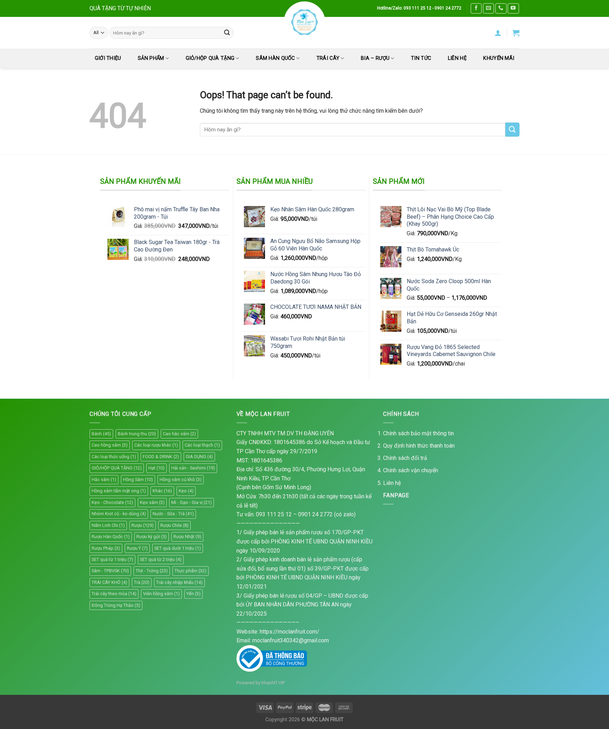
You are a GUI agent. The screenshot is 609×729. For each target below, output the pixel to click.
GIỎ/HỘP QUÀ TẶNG (210, 58)
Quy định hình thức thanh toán (419, 445)
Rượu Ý (137, 548)
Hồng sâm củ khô (181, 479)
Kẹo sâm (152, 502)
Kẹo (186, 490)
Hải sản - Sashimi (193, 468)
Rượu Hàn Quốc (111, 536)
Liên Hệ (457, 58)
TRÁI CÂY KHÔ (109, 582)
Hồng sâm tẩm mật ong (119, 490)
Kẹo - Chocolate (112, 502)
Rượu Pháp (106, 548)
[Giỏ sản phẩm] (515, 32)
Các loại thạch (202, 445)
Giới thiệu (108, 58)
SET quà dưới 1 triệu (177, 548)
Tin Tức (421, 58)
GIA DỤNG (199, 456)
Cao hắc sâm (179, 433)
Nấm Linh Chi (108, 525)
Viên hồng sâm (161, 593)
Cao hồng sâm (110, 445)
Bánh (101, 433)
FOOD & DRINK (161, 456)
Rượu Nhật (187, 536)
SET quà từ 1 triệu (112, 559)
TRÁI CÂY (327, 58)
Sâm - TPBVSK (110, 570)
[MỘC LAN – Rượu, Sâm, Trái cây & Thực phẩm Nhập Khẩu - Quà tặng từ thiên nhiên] (304, 22)
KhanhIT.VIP (273, 682)
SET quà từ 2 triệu (161, 559)
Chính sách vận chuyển (410, 470)
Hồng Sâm (138, 479)
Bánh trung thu (137, 433)
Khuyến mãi (498, 58)
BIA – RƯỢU (375, 58)
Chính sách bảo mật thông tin (418, 433)
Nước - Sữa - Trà (173, 513)
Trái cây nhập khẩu (179, 582)
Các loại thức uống (114, 456)
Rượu (142, 525)
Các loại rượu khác (156, 445)
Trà (141, 582)
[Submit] (227, 33)
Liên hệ (392, 483)
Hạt (156, 468)
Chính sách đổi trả (405, 458)
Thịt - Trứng (152, 570)
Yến (193, 593)
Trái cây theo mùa (114, 593)
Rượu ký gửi (151, 536)
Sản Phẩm (151, 58)
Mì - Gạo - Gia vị (191, 502)
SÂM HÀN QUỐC (275, 58)
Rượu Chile (174, 525)
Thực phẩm (190, 570)
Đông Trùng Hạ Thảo (116, 605)
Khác (162, 490)
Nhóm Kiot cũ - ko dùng (119, 513)
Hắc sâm (104, 479)
